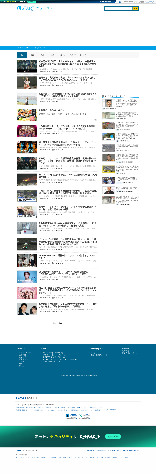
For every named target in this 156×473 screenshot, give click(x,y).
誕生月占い (23, 359)
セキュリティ (62, 457)
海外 (42, 55)
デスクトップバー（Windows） (55, 355)
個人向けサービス (117, 457)
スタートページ (25, 353)
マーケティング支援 (74, 457)
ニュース (42, 48)
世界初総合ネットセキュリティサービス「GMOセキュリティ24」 (34, 407)
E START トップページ (24, 48)
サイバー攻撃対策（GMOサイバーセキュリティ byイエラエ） (46, 410)
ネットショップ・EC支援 (39, 457)
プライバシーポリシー (130, 353)
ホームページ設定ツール (52, 361)
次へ (60, 323)
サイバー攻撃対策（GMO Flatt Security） (77, 410)
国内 (32, 55)
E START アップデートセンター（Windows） (60, 359)
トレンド (83, 55)
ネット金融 (100, 457)
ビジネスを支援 (52, 457)
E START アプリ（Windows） (54, 357)
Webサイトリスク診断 (74, 407)
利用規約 (125, 349)
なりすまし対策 (95, 410)
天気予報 (22, 355)
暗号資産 (107, 457)
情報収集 (91, 457)
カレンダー (23, 357)
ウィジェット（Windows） (53, 353)
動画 (20, 364)
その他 (126, 457)
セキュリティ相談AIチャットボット (92, 407)
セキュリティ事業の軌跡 (109, 409)
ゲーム (21, 366)
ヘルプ (93, 353)
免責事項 (125, 351)
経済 (52, 55)
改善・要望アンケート (99, 355)
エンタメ (63, 55)
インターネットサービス (22, 457)
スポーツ (73, 55)
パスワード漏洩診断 (59, 407)
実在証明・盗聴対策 (21, 410)
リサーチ (84, 457)
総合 (36, 48)
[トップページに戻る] (26, 8)
